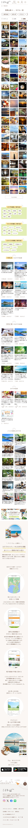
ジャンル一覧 (5, 820)
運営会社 (17, 811)
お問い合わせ (21, 808)
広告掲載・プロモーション (8, 811)
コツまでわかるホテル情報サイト (10, 817)
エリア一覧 (20, 817)
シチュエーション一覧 (14, 820)
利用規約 (15, 808)
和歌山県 (5, 5)
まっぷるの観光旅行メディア (9, 814)
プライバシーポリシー (7, 808)
